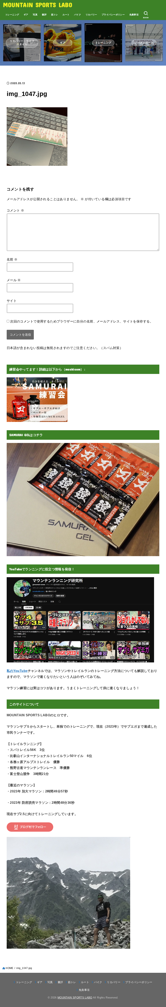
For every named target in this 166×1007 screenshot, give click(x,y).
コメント (15, 210)
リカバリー (91, 14)
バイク (77, 14)
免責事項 (134, 14)
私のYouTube (17, 671)
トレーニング (12, 14)
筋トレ (54, 14)
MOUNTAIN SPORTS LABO (37, 4)
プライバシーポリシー (113, 14)
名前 (12, 259)
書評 (44, 14)
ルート (66, 14)
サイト (12, 300)
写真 (35, 14)
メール (14, 280)
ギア (26, 14)
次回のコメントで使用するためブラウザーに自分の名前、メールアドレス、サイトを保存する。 (81, 321)
